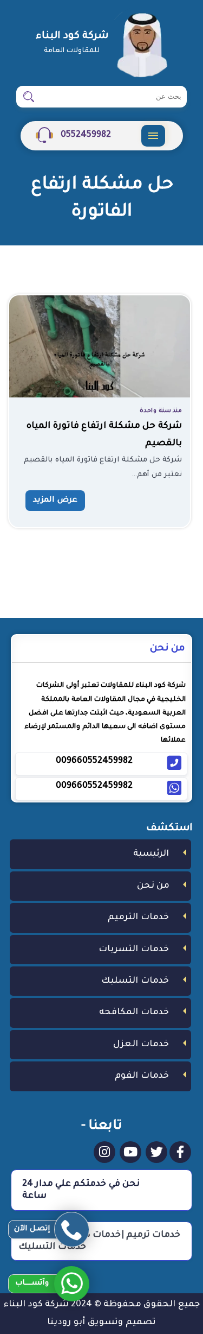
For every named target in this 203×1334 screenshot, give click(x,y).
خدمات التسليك (135, 981)
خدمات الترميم (138, 917)
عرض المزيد (55, 500)
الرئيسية (151, 854)
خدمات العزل (141, 1045)
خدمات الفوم (142, 1076)
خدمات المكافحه (134, 1012)
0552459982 (84, 135)
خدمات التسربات (134, 949)
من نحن (153, 886)
